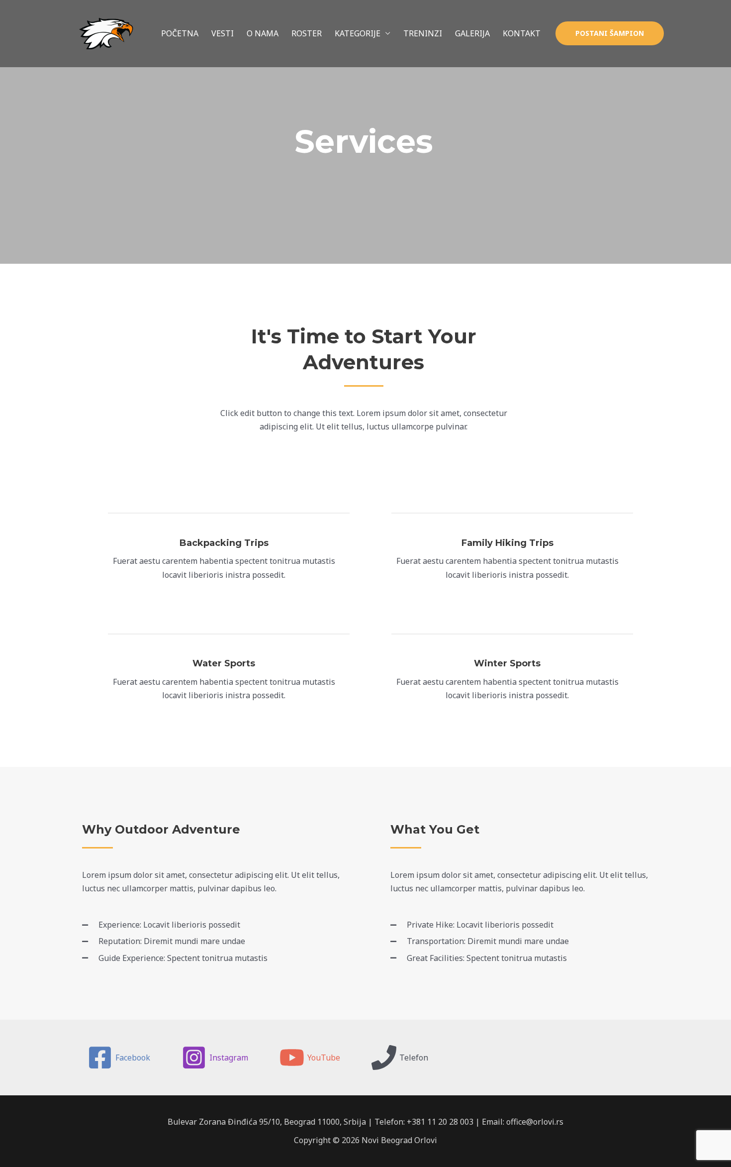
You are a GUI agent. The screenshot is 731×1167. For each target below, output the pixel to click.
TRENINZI (422, 33)
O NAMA (262, 33)
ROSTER (306, 33)
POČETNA (179, 33)
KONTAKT (522, 33)
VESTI (222, 33)
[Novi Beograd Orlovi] (104, 32)
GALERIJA (472, 33)
